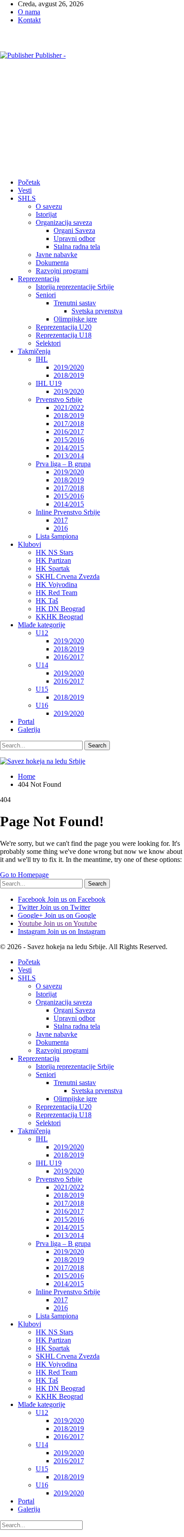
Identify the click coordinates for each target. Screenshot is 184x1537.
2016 (61, 528)
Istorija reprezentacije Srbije (75, 287)
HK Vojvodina (56, 584)
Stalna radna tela (77, 246)
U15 (42, 689)
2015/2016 (69, 439)
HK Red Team (56, 592)
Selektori (48, 343)
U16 (42, 705)
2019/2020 (69, 367)
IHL (42, 359)
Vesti (25, 190)
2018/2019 (69, 375)
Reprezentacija (38, 279)
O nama (29, 12)
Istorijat (46, 214)
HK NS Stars (54, 552)
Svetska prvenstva (96, 311)
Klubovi (29, 544)
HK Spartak (53, 568)
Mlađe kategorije (41, 625)
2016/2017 (69, 431)
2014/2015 (69, 448)
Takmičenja (34, 351)
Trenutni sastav (75, 303)
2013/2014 (69, 456)
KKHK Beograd (59, 617)
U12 (42, 633)
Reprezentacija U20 (64, 327)
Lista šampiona (57, 536)
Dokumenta (52, 262)
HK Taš (47, 600)
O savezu (49, 206)
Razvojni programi (62, 270)
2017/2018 (69, 423)
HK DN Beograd (60, 608)
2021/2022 (69, 407)
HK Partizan (53, 560)
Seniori (46, 295)
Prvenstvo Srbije (59, 399)
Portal (26, 721)
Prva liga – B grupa (63, 464)
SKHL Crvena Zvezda (68, 576)
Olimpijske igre (75, 319)
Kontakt (29, 20)
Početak (29, 182)
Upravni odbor (74, 238)
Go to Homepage (24, 874)
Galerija (29, 729)
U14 (42, 665)
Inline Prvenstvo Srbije (68, 512)
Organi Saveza (74, 230)
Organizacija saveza (64, 222)
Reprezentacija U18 (64, 335)
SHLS (27, 198)
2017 (61, 520)
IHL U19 (49, 383)
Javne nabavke (56, 254)
